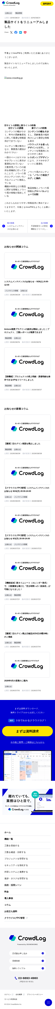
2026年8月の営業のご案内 (16, 680)
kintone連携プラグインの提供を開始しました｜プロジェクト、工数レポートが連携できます (26, 330)
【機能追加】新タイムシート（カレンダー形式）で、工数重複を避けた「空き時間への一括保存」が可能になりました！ (27, 586)
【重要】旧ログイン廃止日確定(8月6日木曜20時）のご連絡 (26, 635)
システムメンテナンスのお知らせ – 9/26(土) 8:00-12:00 (26, 283)
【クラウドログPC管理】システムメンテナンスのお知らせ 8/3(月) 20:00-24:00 (26, 537)
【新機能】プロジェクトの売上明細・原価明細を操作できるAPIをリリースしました (27, 378)
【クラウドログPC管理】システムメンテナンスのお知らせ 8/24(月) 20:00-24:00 (26, 489)
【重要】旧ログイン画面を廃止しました (22, 443)
